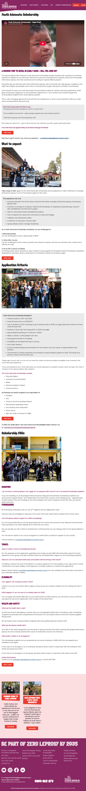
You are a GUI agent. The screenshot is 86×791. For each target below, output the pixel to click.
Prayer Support (48, 755)
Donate (76, 5)
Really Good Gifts (28, 753)
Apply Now (7, 133)
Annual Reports (69, 756)
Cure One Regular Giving (31, 750)
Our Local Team (7, 761)
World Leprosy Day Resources (71, 759)
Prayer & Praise (69, 750)
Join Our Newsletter (50, 761)
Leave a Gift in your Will (30, 756)
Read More (10, 727)
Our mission (24, 5)
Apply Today (8, 665)
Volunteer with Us (49, 763)
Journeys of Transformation (63, 5)
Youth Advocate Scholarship (49, 751)
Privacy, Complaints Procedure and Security (10, 751)
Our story (4, 755)
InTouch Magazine (70, 753)
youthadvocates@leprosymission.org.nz (54, 138)
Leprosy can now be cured (11, 758)
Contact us (5, 763)
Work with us (48, 758)
